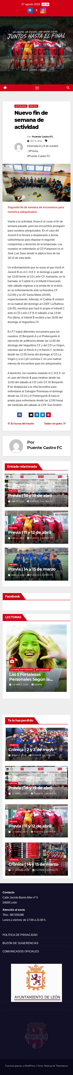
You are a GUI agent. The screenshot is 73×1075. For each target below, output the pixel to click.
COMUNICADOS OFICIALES (21, 951)
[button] (68, 87)
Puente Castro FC (42, 136)
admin (30, 684)
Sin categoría (34, 670)
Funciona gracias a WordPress (20, 1066)
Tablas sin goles (53, 423)
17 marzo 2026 (21, 870)
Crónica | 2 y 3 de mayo (31, 749)
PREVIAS (33, 106)
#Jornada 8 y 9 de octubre (42, 146)
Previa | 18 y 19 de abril (30, 495)
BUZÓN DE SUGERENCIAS (20, 943)
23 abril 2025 (12, 684)
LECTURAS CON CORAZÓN (13, 670)
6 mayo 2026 (19, 755)
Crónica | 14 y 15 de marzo (33, 864)
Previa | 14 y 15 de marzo (32, 569)
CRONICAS (14, 745)
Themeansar (62, 1066)
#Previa (33, 151)
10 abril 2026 (20, 832)
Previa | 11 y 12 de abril (29, 532)
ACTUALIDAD (20, 106)
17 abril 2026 (20, 793)
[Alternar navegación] (37, 87)
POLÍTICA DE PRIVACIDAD (20, 934)
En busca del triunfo (22, 423)
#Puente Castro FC (38, 156)
